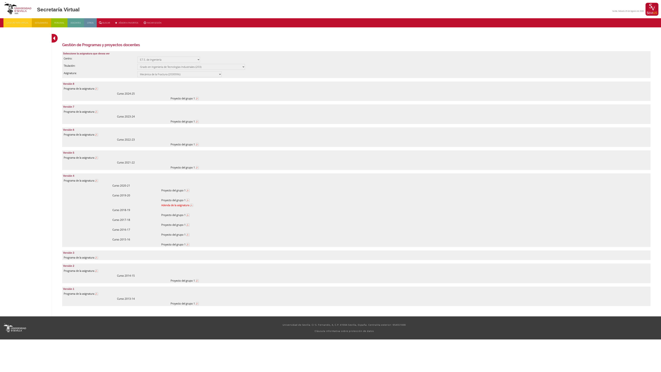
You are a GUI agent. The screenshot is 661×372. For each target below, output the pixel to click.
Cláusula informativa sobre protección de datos (344, 331)
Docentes (76, 22)
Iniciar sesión (154, 22)
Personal (59, 22)
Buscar (106, 22)
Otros (90, 22)
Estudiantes (41, 22)
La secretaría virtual (18, 22)
